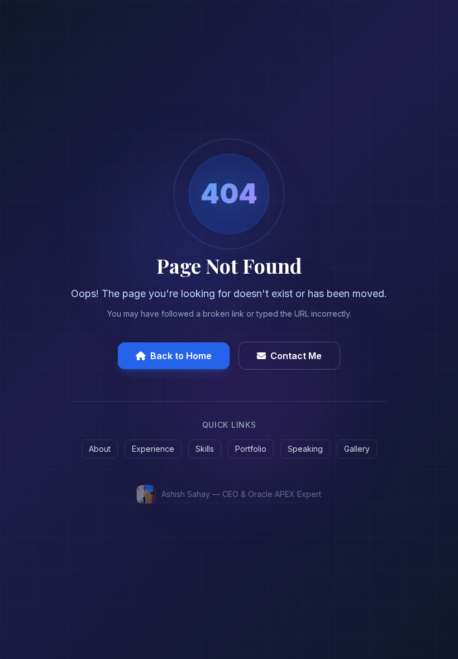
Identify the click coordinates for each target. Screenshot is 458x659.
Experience (153, 448)
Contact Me (296, 355)
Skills (204, 448)
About (100, 448)
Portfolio (250, 448)
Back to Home (181, 355)
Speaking (305, 448)
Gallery (357, 448)
